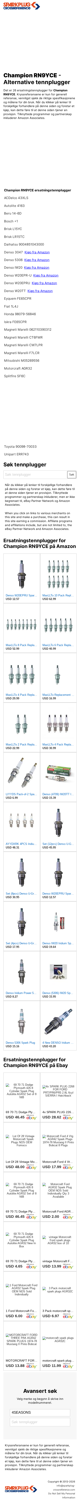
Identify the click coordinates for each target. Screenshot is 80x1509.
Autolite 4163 (14, 206)
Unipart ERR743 (16, 454)
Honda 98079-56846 (20, 314)
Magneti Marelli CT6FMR (23, 337)
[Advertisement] (40, 39)
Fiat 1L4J (11, 306)
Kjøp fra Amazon (37, 252)
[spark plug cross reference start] (40, 6)
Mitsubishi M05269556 (21, 361)
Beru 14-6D (13, 213)
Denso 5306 (13, 260)
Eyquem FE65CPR (17, 298)
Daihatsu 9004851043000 (24, 244)
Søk (71, 474)
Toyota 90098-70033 (20, 447)
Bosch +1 (11, 221)
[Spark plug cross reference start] (21, 1489)
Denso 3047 (14, 252)
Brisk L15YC (13, 229)
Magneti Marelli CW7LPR (23, 345)
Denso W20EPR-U (18, 275)
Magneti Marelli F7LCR (21, 353)
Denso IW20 (13, 267)
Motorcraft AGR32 (18, 368)
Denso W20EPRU (17, 283)
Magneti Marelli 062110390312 (27, 329)
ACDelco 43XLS (16, 198)
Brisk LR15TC (14, 237)
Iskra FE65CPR (15, 322)
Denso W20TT (15, 291)
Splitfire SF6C (14, 376)
